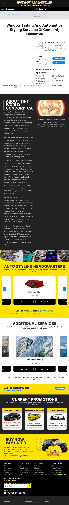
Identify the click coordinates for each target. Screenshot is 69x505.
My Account (23, 466)
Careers (6, 472)
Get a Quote (44, 302)
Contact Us (23, 474)
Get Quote (58, 62)
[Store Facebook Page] (48, 50)
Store (13, 14)
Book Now (58, 58)
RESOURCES (38, 464)
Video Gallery (56, 470)
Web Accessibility (28, 501)
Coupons (37, 466)
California (27, 14)
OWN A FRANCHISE (59, 474)
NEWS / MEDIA (57, 464)
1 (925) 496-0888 (54, 45)
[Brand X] (55, 50)
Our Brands (7, 468)
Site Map (47, 501)
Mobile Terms (7, 501)
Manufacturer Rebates (41, 474)
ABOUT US (7, 464)
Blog (53, 466)
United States (20, 14)
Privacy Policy (7, 498)
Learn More (34, 296)
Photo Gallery (56, 472)
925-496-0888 (45, 311)
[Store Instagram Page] (50, 50)
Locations (7, 474)
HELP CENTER (24, 464)
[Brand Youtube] (53, 50)
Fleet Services (39, 472)
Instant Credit (38, 470)
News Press (56, 468)
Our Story (7, 466)
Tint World (7, 14)
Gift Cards (37, 468)
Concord (34, 14)
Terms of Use (23, 472)
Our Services (8, 470)
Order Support (24, 470)
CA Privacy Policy (28, 498)
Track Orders (23, 468)
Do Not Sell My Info (49, 498)
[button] (4, 289)
